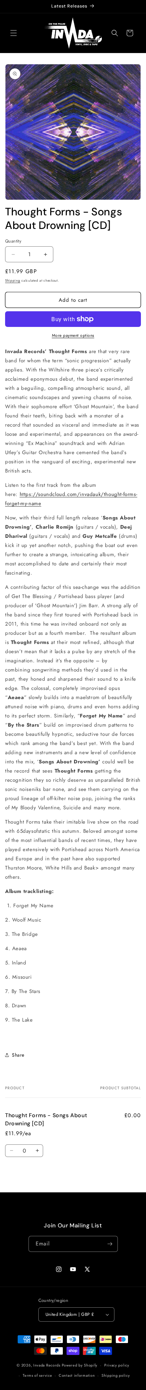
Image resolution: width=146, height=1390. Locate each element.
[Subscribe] (110, 1244)
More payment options (73, 335)
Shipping (12, 280)
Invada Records (46, 1365)
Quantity (13, 241)
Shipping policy (116, 1375)
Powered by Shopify (80, 1365)
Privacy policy (116, 1365)
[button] (13, 33)
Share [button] (18, 1055)
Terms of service (37, 1375)
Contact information (77, 1375)
